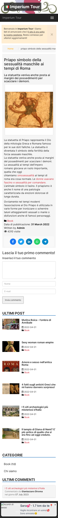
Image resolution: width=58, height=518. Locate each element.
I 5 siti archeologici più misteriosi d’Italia (25, 488)
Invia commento (13, 300)
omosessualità (26, 175)
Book (10, 220)
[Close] (55, 504)
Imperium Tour (25, 6)
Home (10, 48)
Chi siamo (10, 471)
